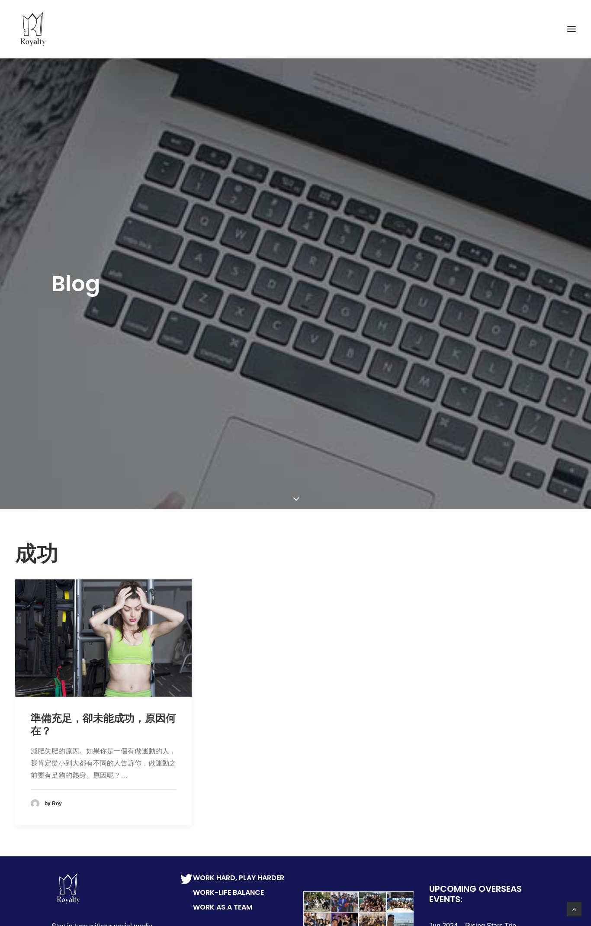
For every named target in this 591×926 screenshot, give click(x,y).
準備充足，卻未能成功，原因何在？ (103, 724)
